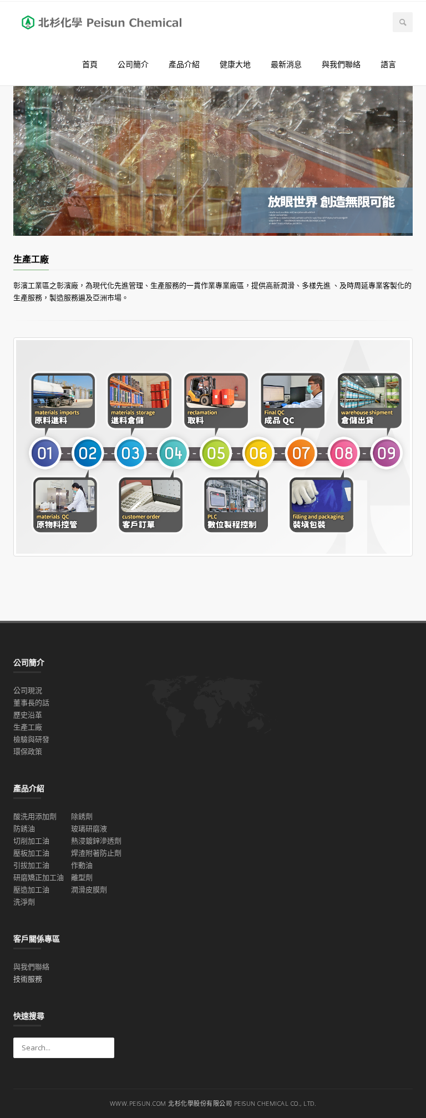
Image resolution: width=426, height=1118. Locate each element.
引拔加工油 (31, 865)
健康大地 (235, 64)
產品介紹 (184, 64)
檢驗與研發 (31, 739)
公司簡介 (133, 64)
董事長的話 (31, 702)
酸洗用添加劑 (35, 816)
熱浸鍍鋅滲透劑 (96, 841)
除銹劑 (82, 816)
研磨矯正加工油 (38, 877)
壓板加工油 (31, 853)
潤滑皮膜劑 (89, 889)
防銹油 (24, 828)
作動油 (82, 865)
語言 (388, 64)
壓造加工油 (31, 889)
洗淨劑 (24, 902)
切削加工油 (31, 841)
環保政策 (27, 751)
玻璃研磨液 (89, 828)
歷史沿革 (27, 715)
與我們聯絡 (341, 64)
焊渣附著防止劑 (96, 853)
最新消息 (286, 64)
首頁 (90, 64)
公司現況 (27, 690)
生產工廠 (27, 727)
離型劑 (82, 877)
